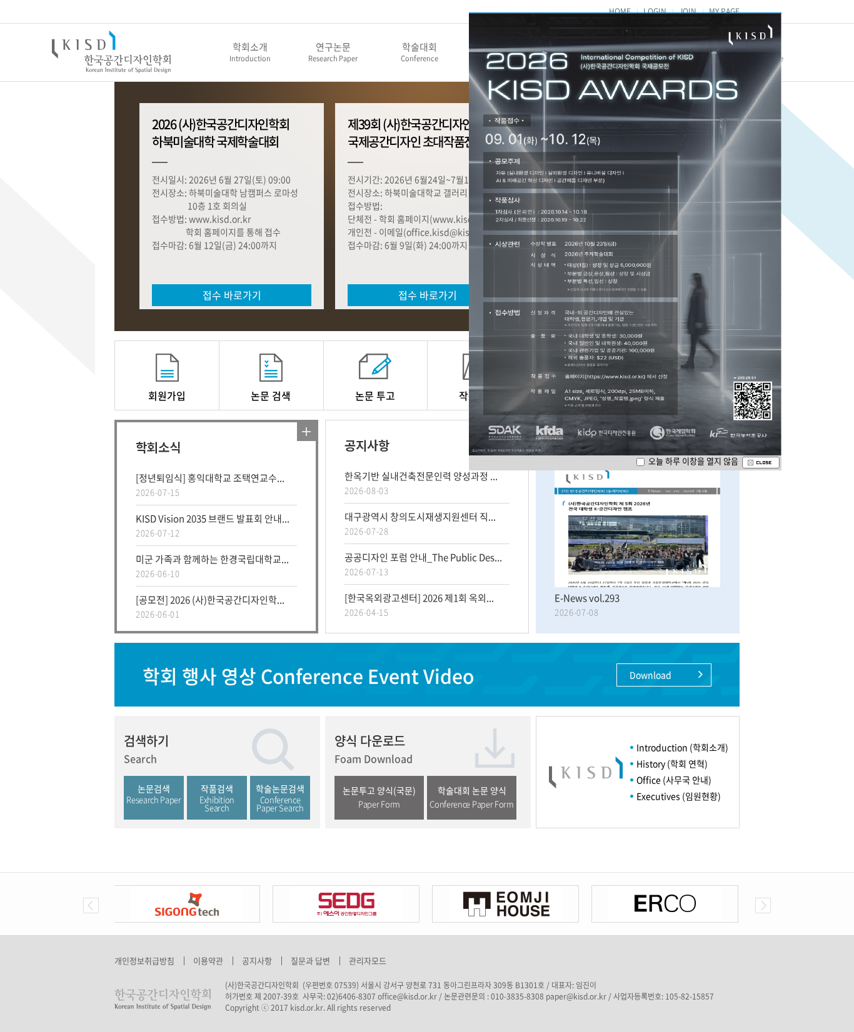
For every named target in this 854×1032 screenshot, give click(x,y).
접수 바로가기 (232, 294)
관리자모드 (367, 960)
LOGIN (654, 11)
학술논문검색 (280, 797)
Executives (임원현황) (678, 795)
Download (651, 674)
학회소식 (158, 447)
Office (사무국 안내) (673, 779)
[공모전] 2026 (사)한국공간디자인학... (210, 606)
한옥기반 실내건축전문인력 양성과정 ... (421, 482)
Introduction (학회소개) (682, 747)
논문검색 (153, 793)
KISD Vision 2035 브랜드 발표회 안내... (212, 525)
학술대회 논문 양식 (471, 797)
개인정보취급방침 (144, 960)
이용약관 (208, 960)
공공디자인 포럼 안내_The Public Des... (423, 563)
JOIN (687, 11)
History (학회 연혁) (672, 763)
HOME (620, 11)
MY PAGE (724, 11)
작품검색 (216, 797)
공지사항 (366, 445)
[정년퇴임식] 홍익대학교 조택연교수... (210, 484)
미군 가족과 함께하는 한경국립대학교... (212, 565)
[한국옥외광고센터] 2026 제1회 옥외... (419, 604)
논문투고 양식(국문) (379, 797)
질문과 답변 (310, 960)
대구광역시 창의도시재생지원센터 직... (420, 523)
